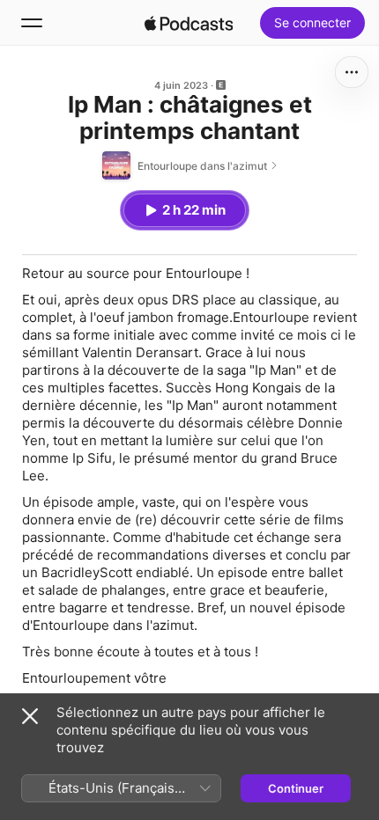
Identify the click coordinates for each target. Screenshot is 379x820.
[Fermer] (30, 716)
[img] (188, 23)
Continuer (295, 788)
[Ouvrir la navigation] (31, 23)
